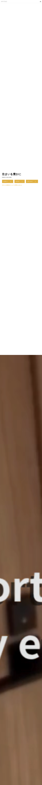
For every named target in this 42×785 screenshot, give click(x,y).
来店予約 (17, 181)
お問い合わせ (30, 181)
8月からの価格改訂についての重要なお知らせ (12, 185)
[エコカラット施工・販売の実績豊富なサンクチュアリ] (4, 1)
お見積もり (5, 181)
